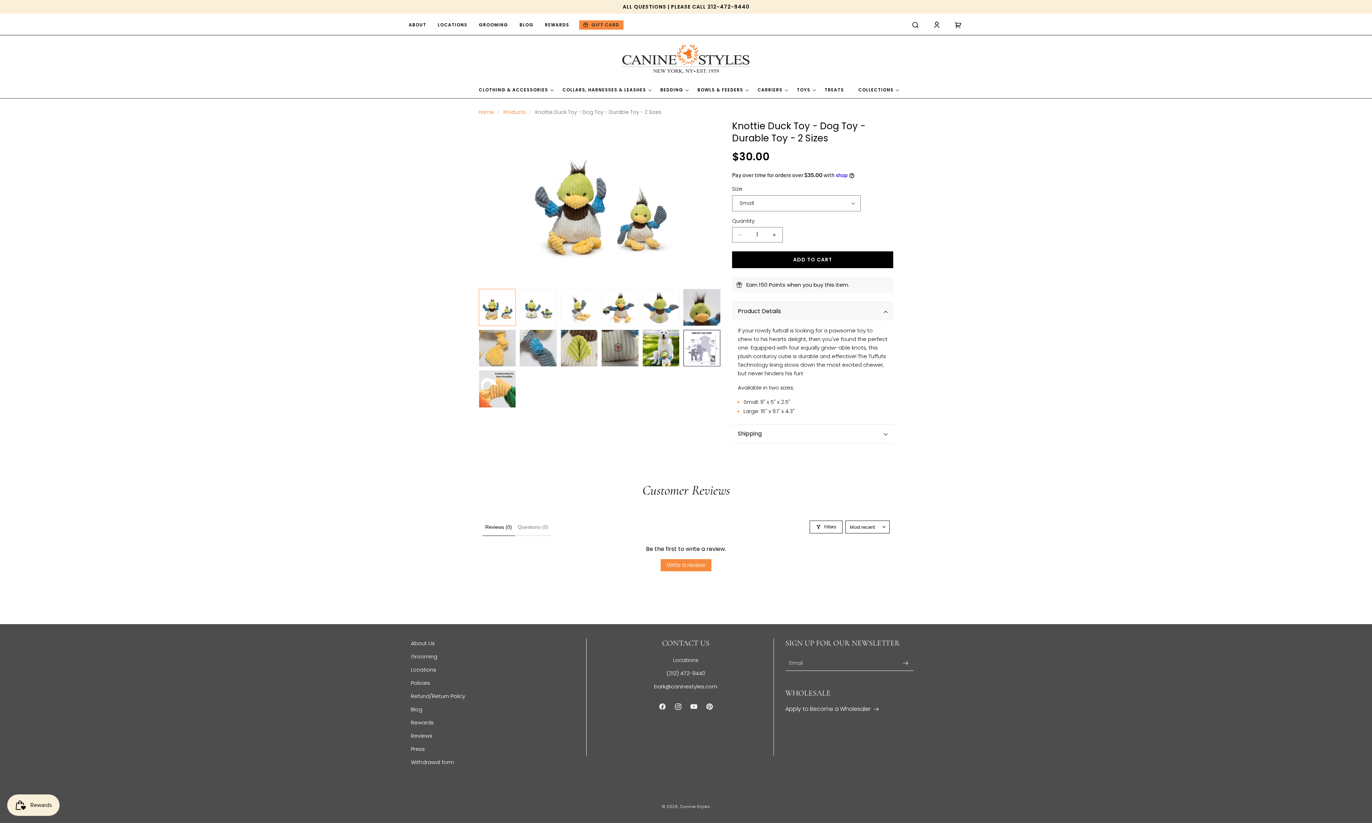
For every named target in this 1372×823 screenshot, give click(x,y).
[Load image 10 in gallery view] (619, 348)
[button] (915, 25)
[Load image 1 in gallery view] (497, 307)
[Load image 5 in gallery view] (661, 307)
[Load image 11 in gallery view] (661, 348)
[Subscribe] (906, 663)
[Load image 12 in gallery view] (701, 348)
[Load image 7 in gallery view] (497, 348)
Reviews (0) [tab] (498, 527)
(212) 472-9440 (685, 673)
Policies (420, 683)
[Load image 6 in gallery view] (701, 307)
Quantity (743, 221)
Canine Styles (695, 806)
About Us (423, 643)
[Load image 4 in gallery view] (619, 307)
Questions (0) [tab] (533, 527)
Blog (416, 709)
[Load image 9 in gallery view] (579, 348)
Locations (423, 669)
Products (514, 112)
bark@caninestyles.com (685, 686)
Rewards (422, 722)
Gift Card (605, 25)
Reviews (421, 735)
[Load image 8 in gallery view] (538, 348)
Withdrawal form (432, 762)
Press (418, 749)
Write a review (686, 565)
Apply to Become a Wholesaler (828, 709)
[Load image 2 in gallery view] (538, 307)
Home (486, 112)
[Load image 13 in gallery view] (497, 388)
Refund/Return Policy (438, 696)
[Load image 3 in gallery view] (579, 307)
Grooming (424, 656)
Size (737, 188)
